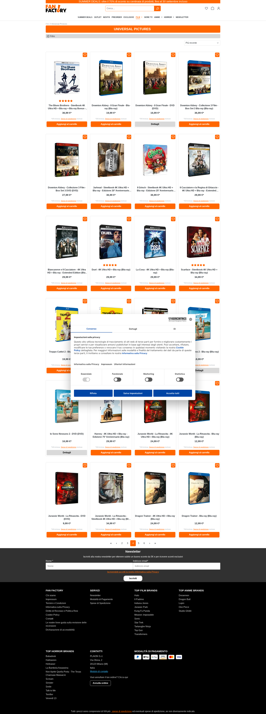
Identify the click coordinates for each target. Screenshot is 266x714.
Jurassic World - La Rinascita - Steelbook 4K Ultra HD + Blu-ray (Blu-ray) (111, 518)
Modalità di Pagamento (101, 599)
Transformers (140, 634)
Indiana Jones (141, 603)
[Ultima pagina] (155, 543)
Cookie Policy (52, 615)
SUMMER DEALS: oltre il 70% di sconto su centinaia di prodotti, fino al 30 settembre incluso (133, 1)
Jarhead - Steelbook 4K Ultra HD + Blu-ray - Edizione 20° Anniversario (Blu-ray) (111, 189)
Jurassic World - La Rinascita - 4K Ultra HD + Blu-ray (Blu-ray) (155, 435)
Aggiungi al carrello (67, 124)
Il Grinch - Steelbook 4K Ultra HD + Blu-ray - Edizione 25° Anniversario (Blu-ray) (155, 189)
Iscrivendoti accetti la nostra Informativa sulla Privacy (133, 572)
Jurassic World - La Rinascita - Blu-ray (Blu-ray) (199, 435)
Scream (49, 679)
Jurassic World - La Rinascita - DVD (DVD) (66, 517)
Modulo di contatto (99, 671)
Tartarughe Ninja (142, 626)
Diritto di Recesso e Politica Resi (62, 611)
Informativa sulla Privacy (58, 607)
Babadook (51, 656)
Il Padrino (139, 599)
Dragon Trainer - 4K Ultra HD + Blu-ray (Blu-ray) (155, 517)
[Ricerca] (157, 8)
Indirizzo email (140, 561)
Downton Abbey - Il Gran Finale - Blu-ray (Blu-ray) (111, 107)
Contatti (49, 618)
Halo (136, 595)
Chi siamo (51, 595)
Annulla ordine (100, 683)
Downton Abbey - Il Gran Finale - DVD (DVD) (155, 107)
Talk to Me (51, 690)
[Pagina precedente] (116, 543)
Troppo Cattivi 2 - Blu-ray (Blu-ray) (67, 352)
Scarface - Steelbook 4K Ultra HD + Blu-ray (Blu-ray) (199, 271)
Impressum (51, 599)
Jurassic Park (141, 607)
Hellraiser (50, 664)
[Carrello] (212, 8)
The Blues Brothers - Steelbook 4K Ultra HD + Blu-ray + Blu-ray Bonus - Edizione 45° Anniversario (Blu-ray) (67, 107)
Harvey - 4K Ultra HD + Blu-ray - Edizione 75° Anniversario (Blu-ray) (111, 435)
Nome (49, 561)
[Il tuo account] (218, 8)
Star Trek (138, 622)
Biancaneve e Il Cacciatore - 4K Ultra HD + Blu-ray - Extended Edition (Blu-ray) (66, 271)
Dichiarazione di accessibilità (60, 630)
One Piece (184, 607)
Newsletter (95, 595)
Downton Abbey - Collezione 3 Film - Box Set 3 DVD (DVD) (67, 189)
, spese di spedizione (121, 711)
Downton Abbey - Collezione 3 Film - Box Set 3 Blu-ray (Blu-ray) (199, 107)
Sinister (49, 683)
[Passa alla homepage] (63, 8)
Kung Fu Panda (142, 611)
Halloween (51, 660)
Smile (48, 686)
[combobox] (129, 8)
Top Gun (138, 630)
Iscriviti (133, 578)
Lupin (181, 603)
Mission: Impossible (144, 615)
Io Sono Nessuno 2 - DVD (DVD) (67, 434)
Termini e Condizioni (56, 603)
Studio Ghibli (185, 611)
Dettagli (155, 124)
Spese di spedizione (68, 119)
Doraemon (184, 595)
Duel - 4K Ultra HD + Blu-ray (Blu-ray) (111, 269)
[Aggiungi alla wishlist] (85, 55)
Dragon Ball (184, 599)
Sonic (137, 618)
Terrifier (49, 694)
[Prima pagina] (111, 543)
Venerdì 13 (51, 698)
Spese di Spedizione (100, 603)
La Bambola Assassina (57, 668)
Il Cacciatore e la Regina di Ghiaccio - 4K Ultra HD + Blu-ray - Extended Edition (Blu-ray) (199, 189)
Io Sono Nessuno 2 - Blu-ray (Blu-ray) (199, 352)
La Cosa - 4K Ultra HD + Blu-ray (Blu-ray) (155, 271)
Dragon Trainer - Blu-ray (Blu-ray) (199, 516)
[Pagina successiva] (149, 543)
